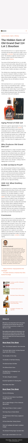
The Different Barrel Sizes (9, 367)
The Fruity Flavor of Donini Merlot (11, 412)
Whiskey (17, 36)
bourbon (11, 54)
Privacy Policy (8, 439)
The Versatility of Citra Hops (9, 356)
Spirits (11, 36)
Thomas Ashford (8, 246)
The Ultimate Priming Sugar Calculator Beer (13, 430)
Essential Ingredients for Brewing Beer (12, 380)
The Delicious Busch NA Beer (10, 363)
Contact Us (20, 439)
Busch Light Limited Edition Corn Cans (12, 434)
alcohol (19, 127)
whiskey (12, 59)
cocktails (17, 235)
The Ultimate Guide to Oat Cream (16, 288)
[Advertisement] (14, 15)
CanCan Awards (5, 36)
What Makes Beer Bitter (8, 384)
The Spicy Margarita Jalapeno (10, 377)
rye (8, 54)
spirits (2, 196)
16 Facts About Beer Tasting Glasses (12, 421)
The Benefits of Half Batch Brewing (11, 359)
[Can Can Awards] (4, 31)
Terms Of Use (14, 439)
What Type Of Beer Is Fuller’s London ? (12, 408)
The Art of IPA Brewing (8, 393)
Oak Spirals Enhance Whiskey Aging (17, 295)
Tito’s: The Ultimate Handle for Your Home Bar (14, 346)
